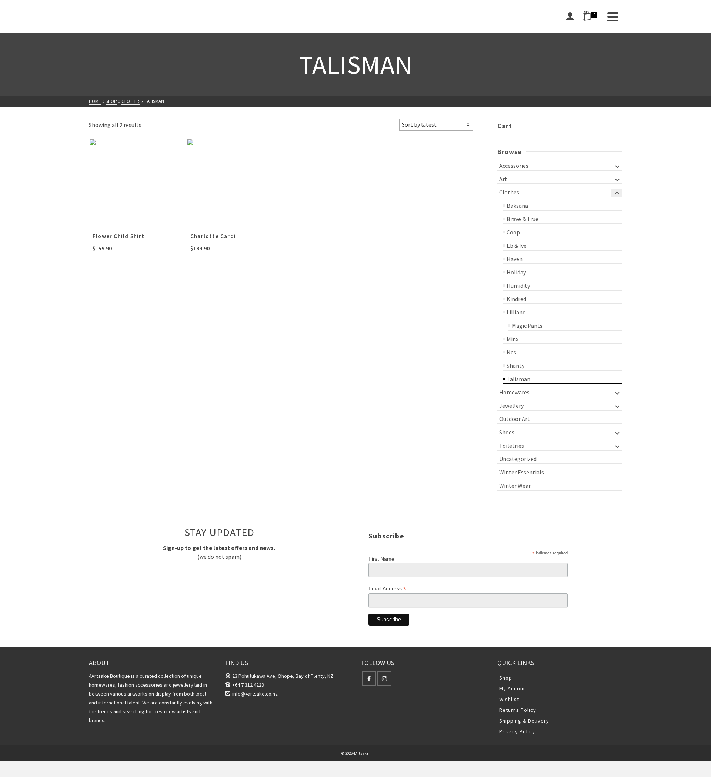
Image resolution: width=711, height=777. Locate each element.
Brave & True (522, 219)
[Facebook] (369, 678)
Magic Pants (527, 325)
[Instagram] (384, 678)
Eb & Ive (517, 245)
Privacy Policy (517, 731)
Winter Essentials (521, 472)
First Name (381, 559)
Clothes (509, 192)
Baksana (517, 205)
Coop (513, 232)
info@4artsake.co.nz (255, 693)
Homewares (514, 392)
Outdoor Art (514, 419)
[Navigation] (613, 16)
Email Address (387, 588)
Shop (505, 677)
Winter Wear (515, 485)
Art (503, 179)
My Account (513, 688)
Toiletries (511, 445)
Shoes (506, 432)
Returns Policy (517, 710)
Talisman (518, 379)
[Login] (569, 16)
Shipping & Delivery (524, 720)
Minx (512, 339)
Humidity (518, 285)
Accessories (513, 165)
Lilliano (516, 312)
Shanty (515, 365)
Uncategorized (518, 459)
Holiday (516, 272)
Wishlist (509, 699)
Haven (515, 259)
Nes (511, 352)
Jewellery (511, 405)
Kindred (516, 299)
